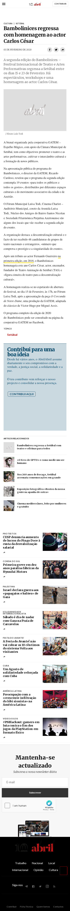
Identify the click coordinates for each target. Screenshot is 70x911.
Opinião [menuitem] (38, 870)
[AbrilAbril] (35, 852)
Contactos (58, 906)
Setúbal (12, 334)
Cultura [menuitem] (53, 870)
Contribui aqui (22, 394)
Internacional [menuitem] (20, 870)
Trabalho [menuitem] (20, 863)
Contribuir (12, 906)
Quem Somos (43, 906)
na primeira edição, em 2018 (32, 258)
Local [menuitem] (51, 863)
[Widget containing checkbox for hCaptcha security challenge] (29, 805)
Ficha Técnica (26, 906)
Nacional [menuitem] (37, 863)
